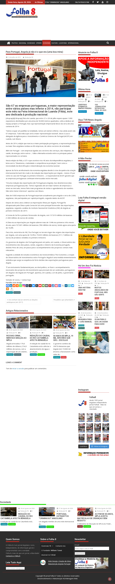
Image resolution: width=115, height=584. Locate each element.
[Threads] (30, 285)
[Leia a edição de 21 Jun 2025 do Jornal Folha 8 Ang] (105, 438)
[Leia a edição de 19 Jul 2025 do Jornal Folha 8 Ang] (89, 438)
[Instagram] (23, 285)
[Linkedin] (10, 285)
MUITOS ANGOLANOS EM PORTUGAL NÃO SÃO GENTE (101, 291)
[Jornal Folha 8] (8, 43)
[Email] (43, 285)
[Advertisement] (77, 23)
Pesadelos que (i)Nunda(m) (63, 300)
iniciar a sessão (18, 368)
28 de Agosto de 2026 (15, 330)
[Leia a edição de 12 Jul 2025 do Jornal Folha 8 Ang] (97, 438)
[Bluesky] (33, 285)
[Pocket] (56, 285)
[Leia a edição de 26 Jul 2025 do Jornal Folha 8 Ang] (81, 438)
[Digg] (66, 285)
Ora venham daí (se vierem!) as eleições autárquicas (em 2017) (22, 301)
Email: (77, 545)
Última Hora (82, 111)
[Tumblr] (27, 285)
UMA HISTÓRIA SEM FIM (84, 289)
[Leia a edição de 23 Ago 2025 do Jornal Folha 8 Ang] (81, 427)
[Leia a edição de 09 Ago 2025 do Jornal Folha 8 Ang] (97, 427)
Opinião (39, 43)
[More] (7, 288)
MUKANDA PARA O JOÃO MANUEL (85, 320)
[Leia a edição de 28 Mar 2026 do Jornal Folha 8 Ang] (81, 417)
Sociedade (31, 43)
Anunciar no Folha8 (48, 555)
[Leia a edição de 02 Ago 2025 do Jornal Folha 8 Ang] (105, 427)
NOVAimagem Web (70, 578)
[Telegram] (72, 285)
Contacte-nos (60, 546)
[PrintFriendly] (69, 285)
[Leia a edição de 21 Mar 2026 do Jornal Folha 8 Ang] (89, 417)
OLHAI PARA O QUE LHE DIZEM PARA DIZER (101, 321)
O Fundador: (51, 550)
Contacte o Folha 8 (13, 556)
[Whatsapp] (20, 285)
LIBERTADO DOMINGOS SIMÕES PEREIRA (84, 106)
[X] (36, 285)
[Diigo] (53, 285)
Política (15, 43)
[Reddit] (14, 285)
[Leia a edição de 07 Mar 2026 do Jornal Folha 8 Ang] (105, 417)
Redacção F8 (29, 57)
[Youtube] (40, 285)
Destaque (9, 292)
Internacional (73, 43)
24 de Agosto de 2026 (104, 508)
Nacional (22, 43)
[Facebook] (7, 285)
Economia (46, 43)
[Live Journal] (62, 285)
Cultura (54, 43)
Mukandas (81, 328)
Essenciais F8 (46, 546)
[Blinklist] (46, 285)
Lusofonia (63, 43)
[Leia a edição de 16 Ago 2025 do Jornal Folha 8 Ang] (89, 427)
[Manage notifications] (110, 579)
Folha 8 (80, 526)
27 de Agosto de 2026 (66, 508)
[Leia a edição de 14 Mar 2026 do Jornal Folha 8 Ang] (97, 417)
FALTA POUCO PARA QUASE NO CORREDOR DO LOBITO (61, 2)
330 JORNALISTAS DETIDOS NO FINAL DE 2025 (100, 107)
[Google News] (59, 285)
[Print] (17, 285)
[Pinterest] (49, 285)
